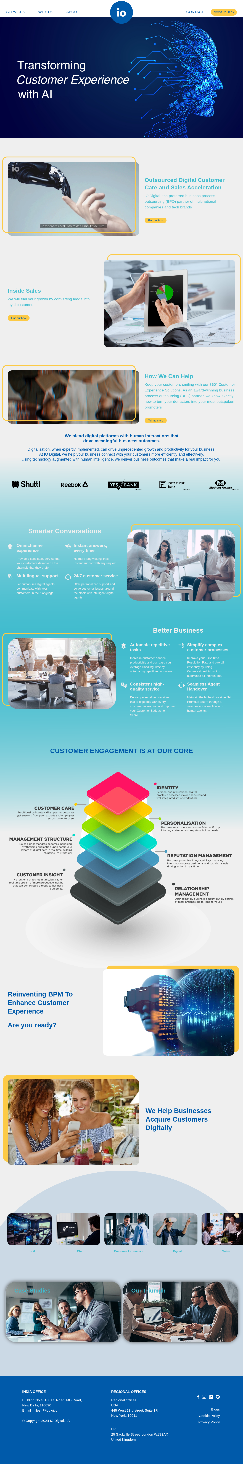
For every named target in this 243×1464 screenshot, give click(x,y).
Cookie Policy (209, 1416)
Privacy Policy (209, 1422)
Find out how (155, 220)
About (72, 12)
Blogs (215, 1409)
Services (15, 12)
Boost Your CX (223, 12)
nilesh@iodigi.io (45, 1410)
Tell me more (155, 420)
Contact (195, 12)
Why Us (45, 12)
